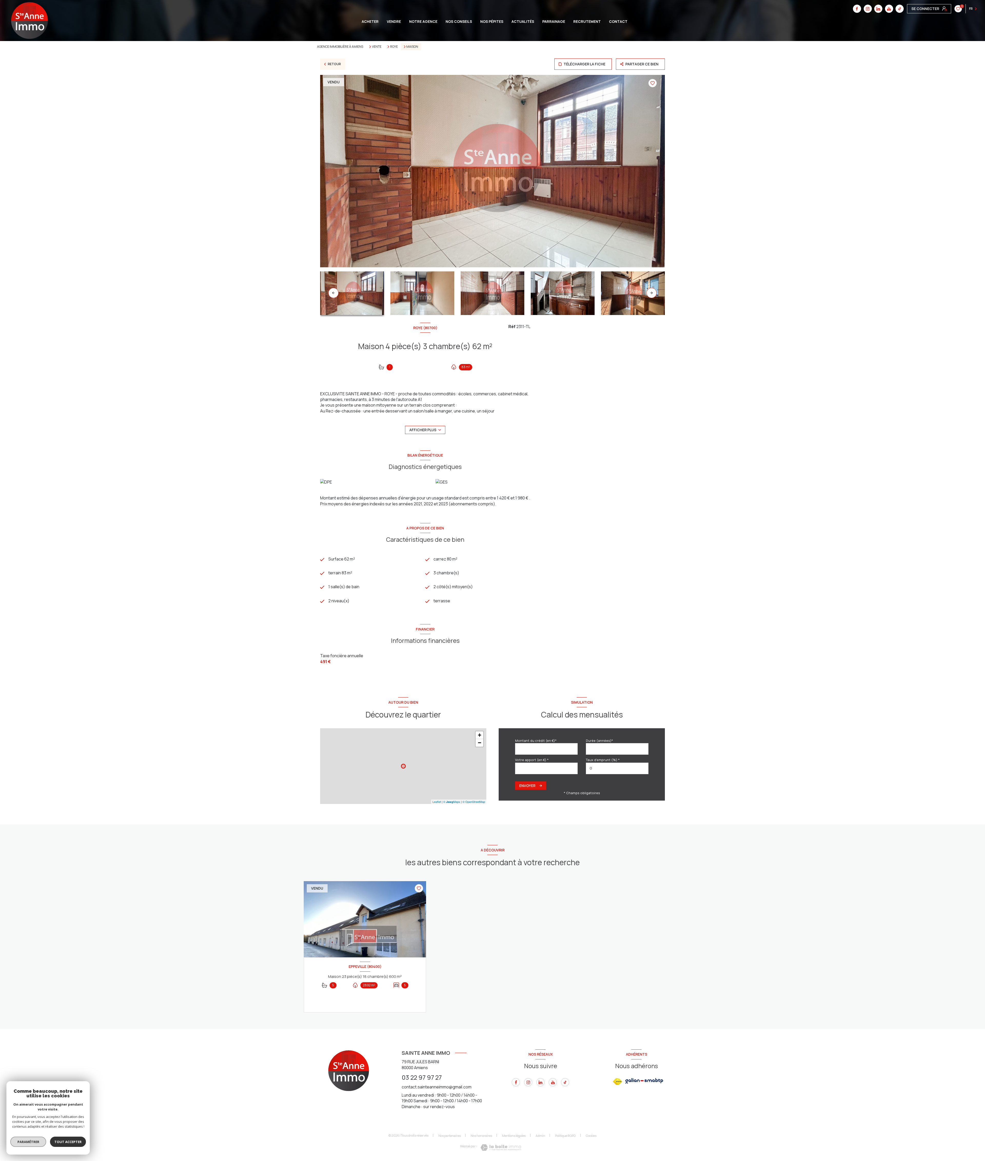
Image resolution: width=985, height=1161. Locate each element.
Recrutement (587, 21)
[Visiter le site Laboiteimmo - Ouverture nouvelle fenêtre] (501, 1147)
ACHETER (370, 21)
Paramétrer (28, 1141)
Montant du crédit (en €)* (536, 740)
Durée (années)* (599, 740)
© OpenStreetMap (473, 802)
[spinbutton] (617, 768)
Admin (540, 1136)
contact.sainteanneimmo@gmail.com (436, 1087)
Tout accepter (68, 1141)
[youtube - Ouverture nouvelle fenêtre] (889, 9)
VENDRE (394, 21)
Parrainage (553, 21)
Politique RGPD (565, 1136)
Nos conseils (459, 21)
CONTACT (618, 21)
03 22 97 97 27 (422, 1077)
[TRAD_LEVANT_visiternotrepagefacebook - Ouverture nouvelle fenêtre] (857, 9)
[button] (651, 293)
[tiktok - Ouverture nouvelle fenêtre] (899, 9)
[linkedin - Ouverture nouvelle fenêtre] (878, 9)
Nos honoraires (481, 1136)
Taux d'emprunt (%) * (603, 759)
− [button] (479, 743)
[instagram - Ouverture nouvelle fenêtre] (868, 9)
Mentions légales (514, 1136)
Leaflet (436, 802)
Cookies (591, 1136)
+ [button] (479, 735)
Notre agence (423, 21)
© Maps (451, 802)
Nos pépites (491, 21)
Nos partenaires (449, 1136)
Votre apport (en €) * (532, 759)
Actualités (522, 21)
